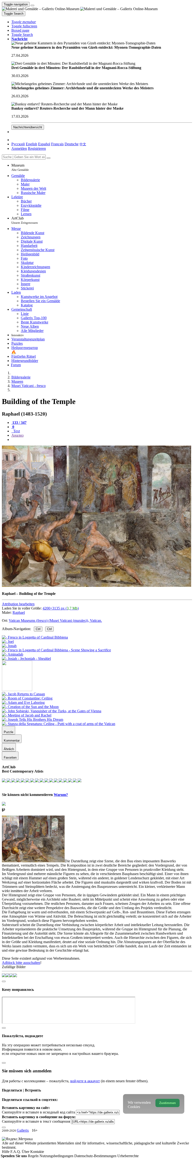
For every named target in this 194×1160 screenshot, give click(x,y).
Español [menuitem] (44, 144)
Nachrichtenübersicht (27, 127)
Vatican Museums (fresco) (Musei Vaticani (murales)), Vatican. (55, 621)
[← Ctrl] (26, 659)
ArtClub (24, 220)
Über (26, 1152)
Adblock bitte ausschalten (21, 963)
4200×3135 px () (61, 608)
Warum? (61, 795)
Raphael (19, 612)
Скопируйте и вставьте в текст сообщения (36, 1121)
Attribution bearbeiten (18, 604)
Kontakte (37, 1152)
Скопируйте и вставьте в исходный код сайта (38, 1112)
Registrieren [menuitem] (37, 148)
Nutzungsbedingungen (57, 1156)
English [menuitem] (31, 144)
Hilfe (6, 1152)
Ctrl (38, 629)
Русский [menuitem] (18, 144)
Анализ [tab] (17, 435)
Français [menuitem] (57, 144)
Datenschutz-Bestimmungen (95, 1156)
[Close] (48, 158)
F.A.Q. (16, 1152)
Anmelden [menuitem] (19, 148)
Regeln (34, 1156)
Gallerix (23, 1130)
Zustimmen (167, 1103)
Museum (20, 167)
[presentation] (101, 440)
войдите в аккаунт (85, 1081)
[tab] (18, 423)
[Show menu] (32, 5)
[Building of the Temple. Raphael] (96, 586)
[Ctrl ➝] (23, 694)
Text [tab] (16, 431)
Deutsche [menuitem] (72, 144)
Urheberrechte (128, 1156)
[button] (23, 22)
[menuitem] (82, 144)
